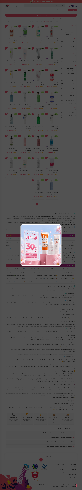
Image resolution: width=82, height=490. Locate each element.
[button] (58, 227)
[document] (41, 245)
